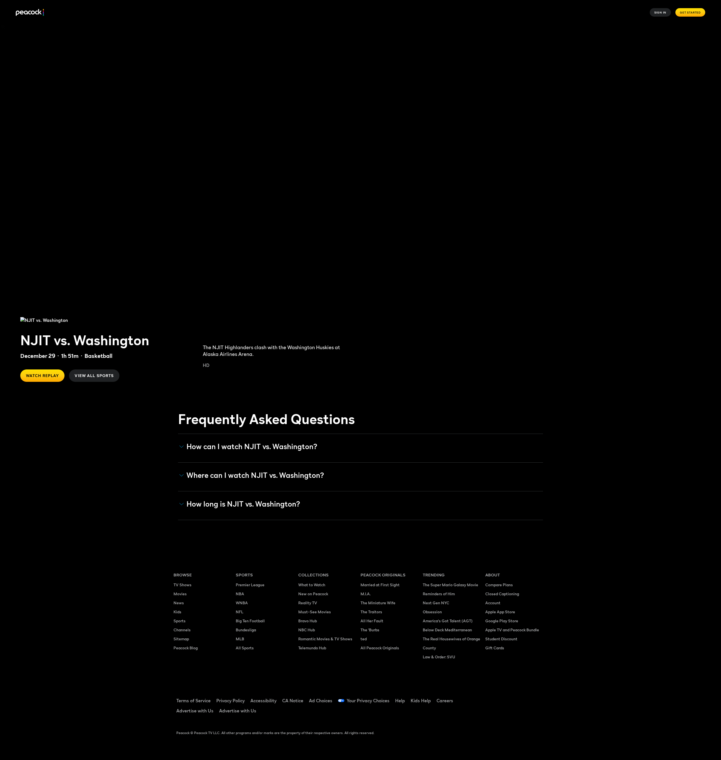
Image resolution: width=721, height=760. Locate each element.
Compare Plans (499, 584)
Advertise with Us (194, 711)
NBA (240, 593)
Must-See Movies (314, 611)
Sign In (660, 12)
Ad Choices (320, 700)
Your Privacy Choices (368, 700)
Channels (182, 629)
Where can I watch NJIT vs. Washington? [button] (255, 475)
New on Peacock (313, 593)
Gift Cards (494, 647)
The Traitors (371, 611)
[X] (492, 712)
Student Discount (501, 638)
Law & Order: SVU (439, 656)
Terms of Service (193, 700)
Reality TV (307, 602)
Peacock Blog (185, 647)
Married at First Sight (380, 584)
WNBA (242, 602)
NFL (239, 611)
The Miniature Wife (377, 602)
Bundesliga (246, 629)
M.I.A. (365, 593)
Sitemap (181, 638)
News (178, 602)
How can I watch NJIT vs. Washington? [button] (251, 446)
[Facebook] (492, 696)
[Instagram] (536, 696)
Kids (177, 611)
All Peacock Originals (379, 647)
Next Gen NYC (436, 602)
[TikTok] (507, 696)
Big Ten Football (250, 620)
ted (363, 638)
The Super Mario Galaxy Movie (450, 584)
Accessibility (263, 700)
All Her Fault (371, 620)
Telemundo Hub (312, 647)
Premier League (250, 584)
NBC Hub (306, 629)
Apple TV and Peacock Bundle (512, 629)
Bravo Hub (307, 620)
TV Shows (182, 584)
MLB (240, 638)
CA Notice (292, 700)
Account (492, 602)
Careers (445, 700)
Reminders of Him (439, 593)
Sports (179, 620)
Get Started (690, 12)
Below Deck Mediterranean (447, 629)
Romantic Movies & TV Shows (325, 638)
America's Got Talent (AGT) (448, 620)
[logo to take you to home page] (30, 12)
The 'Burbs (369, 629)
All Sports (245, 647)
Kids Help (421, 700)
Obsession (432, 611)
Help (400, 700)
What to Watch (311, 584)
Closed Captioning (502, 593)
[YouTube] (522, 696)
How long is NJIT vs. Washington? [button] (243, 504)
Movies (180, 593)
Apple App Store (500, 611)
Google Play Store (501, 620)
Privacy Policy (230, 700)
